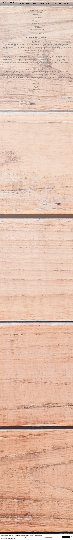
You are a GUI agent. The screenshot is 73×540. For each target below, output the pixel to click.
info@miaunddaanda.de (38, 29)
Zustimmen (65, 537)
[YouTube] (8, 2)
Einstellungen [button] (48, 537)
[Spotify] (11, 2)
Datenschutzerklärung (13, 538)
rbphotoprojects (36, 84)
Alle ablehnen (57, 537)
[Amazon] (16, 2)
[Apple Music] (13, 2)
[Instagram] (6, 2)
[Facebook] (3, 2)
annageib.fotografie (36, 87)
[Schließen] (71, 537)
